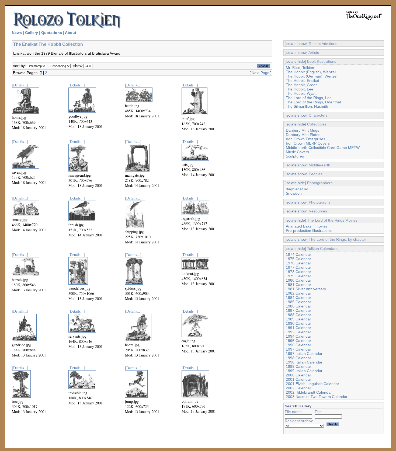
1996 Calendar (298, 345)
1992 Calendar (298, 332)
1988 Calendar (298, 315)
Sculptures (295, 156)
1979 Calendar (298, 276)
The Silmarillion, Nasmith (307, 106)
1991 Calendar (298, 328)
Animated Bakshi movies (307, 226)
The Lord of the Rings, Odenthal (313, 102)
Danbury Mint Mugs (302, 130)
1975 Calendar (298, 259)
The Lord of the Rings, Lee (309, 98)
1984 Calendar (298, 297)
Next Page (260, 73)
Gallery (31, 32)
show (302, 43)
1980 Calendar (298, 280)
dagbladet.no (297, 189)
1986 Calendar (298, 306)
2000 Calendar (298, 375)
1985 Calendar (298, 302)
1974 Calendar (298, 254)
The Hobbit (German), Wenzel (311, 76)
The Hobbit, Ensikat (302, 80)
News (17, 32)
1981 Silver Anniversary (306, 289)
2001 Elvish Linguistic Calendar (312, 384)
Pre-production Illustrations (309, 230)
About (70, 32)
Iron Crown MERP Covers (308, 143)
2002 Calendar (298, 388)
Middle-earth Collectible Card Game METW (323, 147)
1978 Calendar (298, 272)
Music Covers (297, 152)
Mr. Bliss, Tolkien (300, 67)
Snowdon (294, 193)
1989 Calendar (298, 319)
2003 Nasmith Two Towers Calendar (317, 396)
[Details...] (20, 85)
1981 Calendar (298, 284)
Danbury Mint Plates (303, 134)
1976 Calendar (298, 263)
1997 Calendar (298, 349)
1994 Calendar (298, 336)
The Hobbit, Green (302, 85)
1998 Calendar (298, 358)
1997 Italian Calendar (304, 353)
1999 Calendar (298, 366)
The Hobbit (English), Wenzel (311, 72)
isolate (291, 43)
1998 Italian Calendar (304, 362)
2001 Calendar (298, 379)
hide (301, 61)
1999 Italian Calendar (304, 371)
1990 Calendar (298, 323)
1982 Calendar (298, 293)
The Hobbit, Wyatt (301, 93)
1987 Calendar (298, 310)
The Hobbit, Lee (299, 89)
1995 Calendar (298, 340)
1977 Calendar (298, 267)
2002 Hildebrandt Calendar (309, 392)
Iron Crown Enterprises (305, 139)
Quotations (51, 32)
